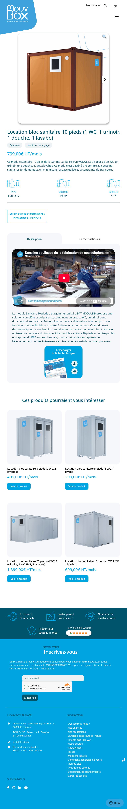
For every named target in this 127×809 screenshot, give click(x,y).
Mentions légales (77, 755)
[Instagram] (13, 788)
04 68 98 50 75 (21, 741)
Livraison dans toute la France (84, 735)
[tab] (34, 238)
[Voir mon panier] (115, 5)
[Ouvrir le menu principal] (116, 16)
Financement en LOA (79, 739)
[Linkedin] (19, 788)
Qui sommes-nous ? (79, 723)
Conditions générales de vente (85, 759)
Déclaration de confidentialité (84, 771)
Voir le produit (19, 486)
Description (34, 239)
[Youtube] (26, 788)
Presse (71, 751)
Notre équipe (75, 743)
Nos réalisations (77, 731)
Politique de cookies (79, 767)
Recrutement (75, 747)
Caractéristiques (89, 239)
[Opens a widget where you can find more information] (115, 803)
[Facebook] (8, 788)
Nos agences (75, 727)
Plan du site (74, 763)
